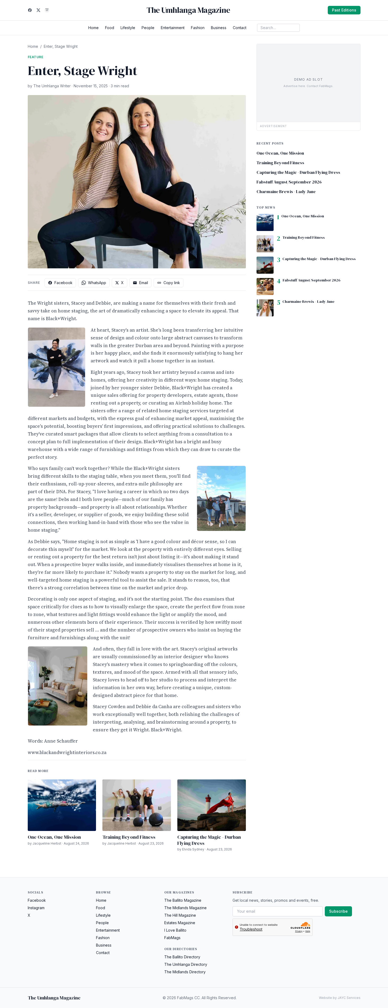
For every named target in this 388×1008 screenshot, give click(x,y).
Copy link (171, 282)
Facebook (63, 282)
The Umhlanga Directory (185, 964)
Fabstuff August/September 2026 (289, 182)
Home (93, 27)
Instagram (36, 907)
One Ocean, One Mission (54, 837)
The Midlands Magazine (185, 907)
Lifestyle (128, 27)
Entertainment (173, 27)
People (148, 27)
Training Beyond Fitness (128, 837)
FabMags (172, 937)
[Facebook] (30, 10)
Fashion (198, 27)
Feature (35, 57)
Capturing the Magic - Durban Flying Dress (209, 840)
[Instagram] (47, 10)
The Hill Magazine (180, 915)
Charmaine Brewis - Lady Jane (286, 191)
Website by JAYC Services (340, 998)
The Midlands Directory (185, 972)
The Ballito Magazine (182, 900)
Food (109, 27)
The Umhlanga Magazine (188, 10)
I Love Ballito (175, 930)
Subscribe (338, 911)
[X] (38, 10)
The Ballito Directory (182, 957)
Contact (239, 27)
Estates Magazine (179, 922)
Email (143, 282)
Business (218, 27)
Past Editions (344, 10)
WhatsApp (97, 282)
